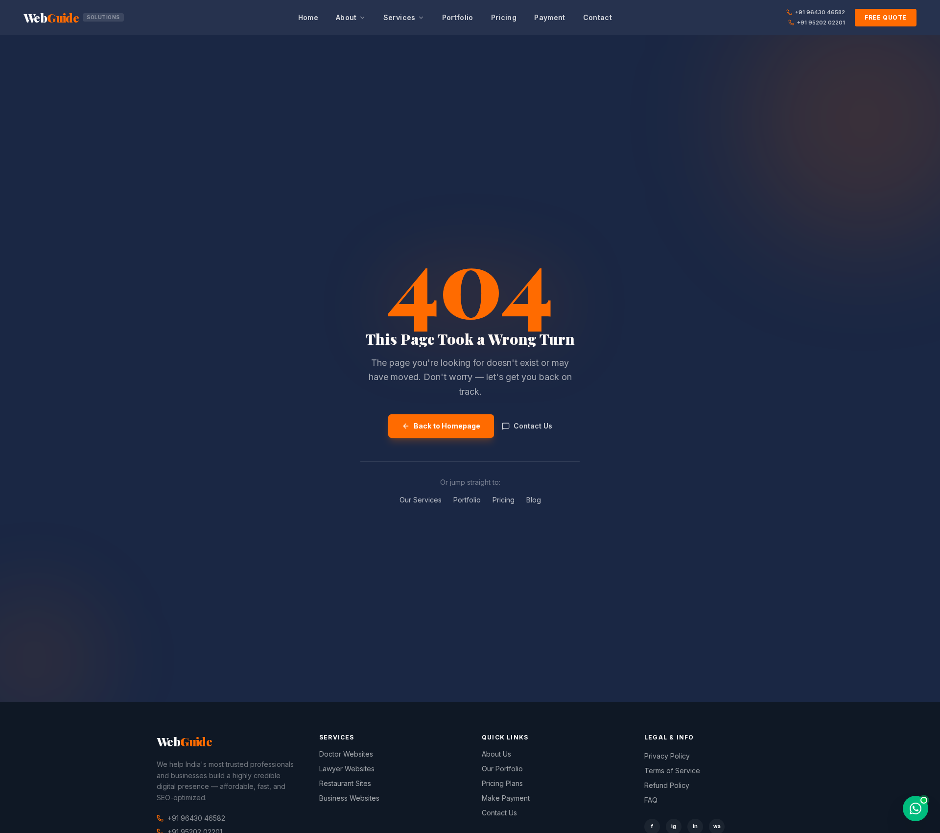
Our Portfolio (502, 768)
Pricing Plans (502, 783)
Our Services (421, 500)
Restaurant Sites (345, 783)
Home (308, 17)
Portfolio (457, 17)
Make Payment (506, 798)
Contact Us (533, 426)
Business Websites (349, 798)
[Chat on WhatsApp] (915, 808)
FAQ (651, 800)
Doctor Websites (346, 754)
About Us (496, 754)
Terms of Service (672, 770)
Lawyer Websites (347, 768)
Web (72, 17)
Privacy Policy (667, 756)
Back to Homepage (447, 426)
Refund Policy (666, 785)
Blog (533, 500)
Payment (549, 17)
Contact (597, 17)
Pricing (504, 17)
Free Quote (886, 17)
